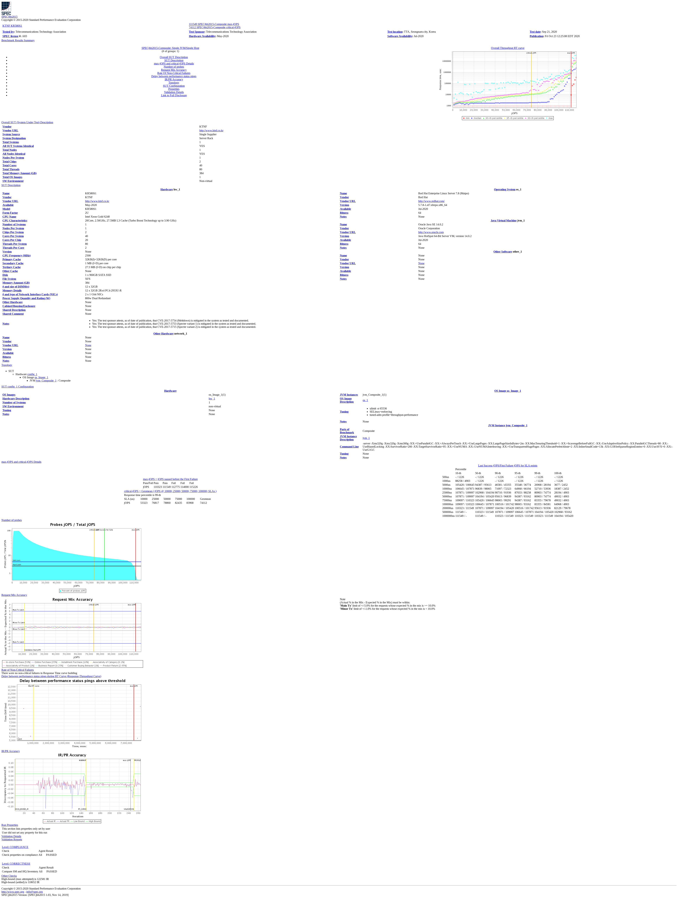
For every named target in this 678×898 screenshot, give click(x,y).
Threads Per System (14, 243)
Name (6, 193)
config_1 (32, 374)
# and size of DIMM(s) (15, 286)
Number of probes (174, 66)
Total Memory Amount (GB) (19, 173)
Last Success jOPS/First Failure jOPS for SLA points (507, 465)
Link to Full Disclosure (174, 95)
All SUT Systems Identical (18, 145)
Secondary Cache (12, 263)
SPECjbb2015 (9, 16)
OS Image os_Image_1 (507, 390)
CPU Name (9, 216)
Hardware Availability (202, 36)
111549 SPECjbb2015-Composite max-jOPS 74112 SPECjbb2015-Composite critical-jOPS (214, 26)
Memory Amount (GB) (16, 282)
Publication (536, 36)
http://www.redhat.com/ (431, 201)
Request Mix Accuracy (174, 69)
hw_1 (212, 398)
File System (9, 278)
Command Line (349, 446)
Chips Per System (13, 232)
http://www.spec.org (12, 891)
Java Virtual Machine (504, 220)
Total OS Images (12, 177)
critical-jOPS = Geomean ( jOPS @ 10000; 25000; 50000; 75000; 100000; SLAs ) (170, 491)
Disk (5, 274)
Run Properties (9, 824)
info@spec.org (34, 891)
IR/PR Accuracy (174, 79)
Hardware (166, 189)
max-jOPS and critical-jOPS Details (174, 63)
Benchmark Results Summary (18, 40)
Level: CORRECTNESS (16, 863)
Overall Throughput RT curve (507, 47)
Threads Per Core (13, 247)
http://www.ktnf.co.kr (211, 130)
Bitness (6, 356)
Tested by (8, 31)
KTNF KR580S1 (12, 25)
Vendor (6, 126)
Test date (535, 31)
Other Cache (10, 271)
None (88, 345)
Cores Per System (13, 236)
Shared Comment (13, 313)
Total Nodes (9, 149)
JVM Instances (349, 394)
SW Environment (12, 180)
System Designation (14, 138)
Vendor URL (10, 130)
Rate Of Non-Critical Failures (173, 73)
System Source (11, 134)
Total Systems (10, 142)
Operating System (504, 189)
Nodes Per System (13, 157)
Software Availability (399, 36)
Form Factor (10, 212)
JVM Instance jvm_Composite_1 (507, 425)
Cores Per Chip (11, 239)
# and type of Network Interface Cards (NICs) (30, 294)
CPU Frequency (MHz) (16, 255)
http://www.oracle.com (431, 232)
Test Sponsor (196, 31)
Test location (394, 31)
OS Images (8, 394)
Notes (5, 323)
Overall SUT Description (174, 57)
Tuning (6, 410)
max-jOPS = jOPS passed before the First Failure (170, 479)
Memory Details (12, 290)
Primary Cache (11, 259)
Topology (173, 82)
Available (8, 204)
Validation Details (174, 92)
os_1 (365, 400)
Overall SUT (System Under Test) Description (27, 122)
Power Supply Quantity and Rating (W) (26, 298)
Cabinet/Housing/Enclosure (18, 306)
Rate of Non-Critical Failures (17, 669)
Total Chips (9, 161)
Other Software (502, 251)
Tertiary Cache (11, 267)
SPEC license (10, 36)
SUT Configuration (174, 85)
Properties (173, 88)
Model (6, 208)
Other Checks (9, 875)
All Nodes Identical (13, 153)
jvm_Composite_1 (46, 380)
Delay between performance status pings (173, 76)
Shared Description (14, 309)
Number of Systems (14, 224)
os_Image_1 (41, 377)
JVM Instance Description (348, 438)
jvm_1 (366, 437)
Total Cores (9, 165)
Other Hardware (12, 302)
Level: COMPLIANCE (15, 847)
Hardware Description (15, 398)
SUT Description (173, 60)
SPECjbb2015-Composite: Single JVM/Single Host (170, 47)
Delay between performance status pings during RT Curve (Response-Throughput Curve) (51, 676)
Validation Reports (11, 839)
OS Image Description (347, 400)
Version (7, 251)
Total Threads (10, 169)
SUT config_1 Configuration (17, 386)
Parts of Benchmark (347, 431)
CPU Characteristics (14, 220)
